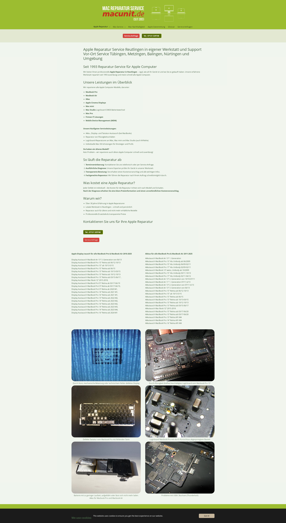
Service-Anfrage (91, 240)
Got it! (206, 516)
